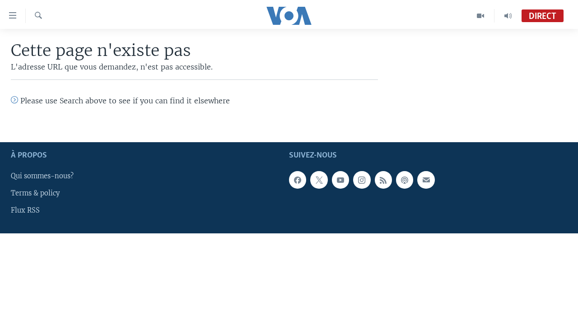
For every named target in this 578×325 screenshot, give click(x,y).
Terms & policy (35, 193)
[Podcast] (404, 179)
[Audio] (508, 16)
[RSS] (383, 179)
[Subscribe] (425, 179)
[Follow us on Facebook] (297, 179)
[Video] (480, 16)
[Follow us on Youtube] (340, 179)
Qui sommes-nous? (42, 176)
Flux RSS (25, 210)
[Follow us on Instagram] (361, 179)
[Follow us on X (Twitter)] (318, 179)
